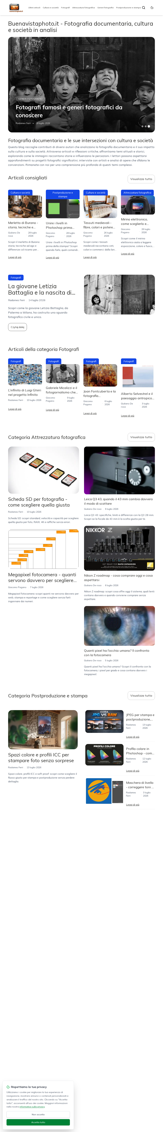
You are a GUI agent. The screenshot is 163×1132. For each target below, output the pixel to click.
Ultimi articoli (34, 7)
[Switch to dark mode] (152, 8)
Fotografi (65, 7)
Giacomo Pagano (17, 587)
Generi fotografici (105, 7)
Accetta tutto (38, 1122)
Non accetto (38, 1114)
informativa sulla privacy (32, 1106)
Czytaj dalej (17, 327)
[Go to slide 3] (149, 126)
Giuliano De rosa (92, 509)
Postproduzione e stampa (128, 7)
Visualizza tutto (141, 179)
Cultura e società (51, 7)
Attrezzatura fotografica (83, 7)
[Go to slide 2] (146, 126)
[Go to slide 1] (142, 126)
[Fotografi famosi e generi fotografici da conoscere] (81, 84)
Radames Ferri (23, 123)
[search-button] (143, 7)
